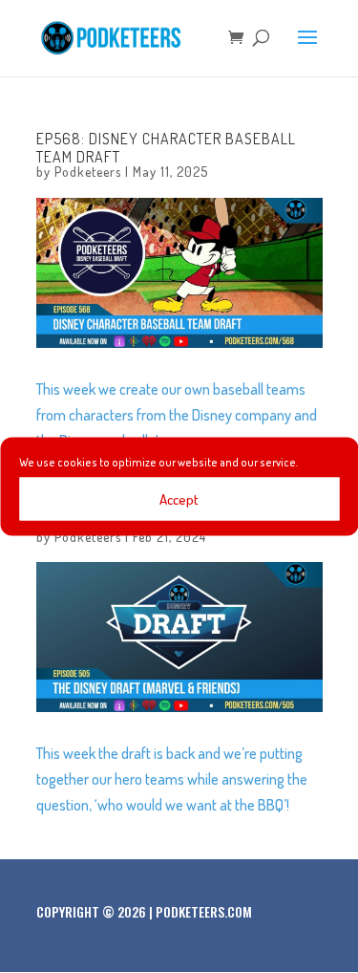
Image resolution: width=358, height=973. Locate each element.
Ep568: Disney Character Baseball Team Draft (166, 147)
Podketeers (87, 171)
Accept (179, 498)
